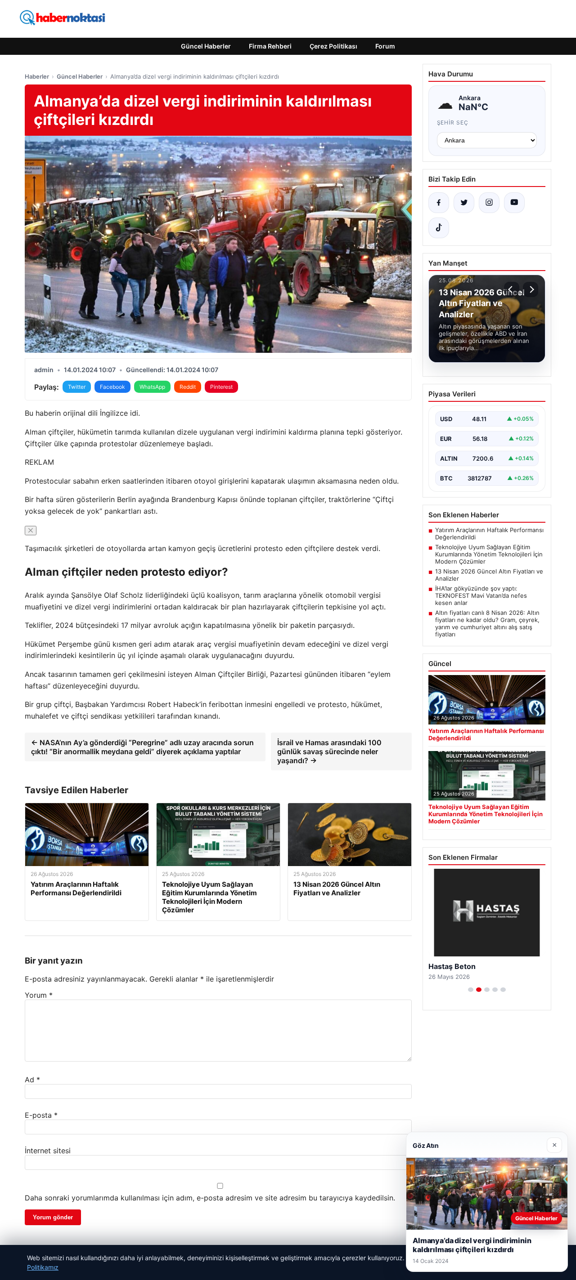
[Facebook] (438, 202)
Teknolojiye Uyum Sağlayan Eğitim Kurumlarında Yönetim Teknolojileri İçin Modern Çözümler (489, 554)
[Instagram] (489, 202)
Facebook (112, 386)
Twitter (77, 386)
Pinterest (221, 386)
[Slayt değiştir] (470, 989)
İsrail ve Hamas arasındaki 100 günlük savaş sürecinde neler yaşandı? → (329, 751)
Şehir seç (453, 122)
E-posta (41, 1115)
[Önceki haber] (511, 289)
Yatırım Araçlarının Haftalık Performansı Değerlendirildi (489, 533)
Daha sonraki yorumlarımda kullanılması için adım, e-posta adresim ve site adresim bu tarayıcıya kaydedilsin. (210, 1197)
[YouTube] (514, 202)
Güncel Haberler (206, 46)
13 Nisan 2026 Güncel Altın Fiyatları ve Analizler (489, 575)
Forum (385, 46)
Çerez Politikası (333, 46)
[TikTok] (438, 228)
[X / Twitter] (464, 202)
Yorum (39, 995)
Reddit (188, 386)
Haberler (37, 76)
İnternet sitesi (48, 1150)
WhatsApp (152, 386)
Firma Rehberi (270, 46)
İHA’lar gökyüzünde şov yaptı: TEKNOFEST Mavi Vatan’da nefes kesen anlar (481, 595)
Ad (32, 1079)
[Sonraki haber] (530, 289)
